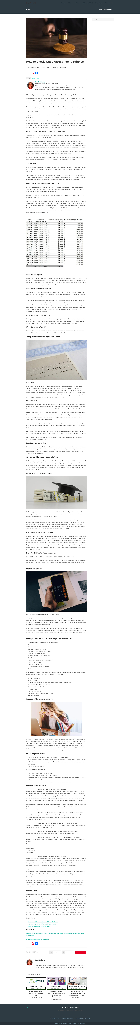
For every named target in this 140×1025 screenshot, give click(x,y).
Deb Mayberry (32, 67)
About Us (87, 1018)
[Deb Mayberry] (30, 85)
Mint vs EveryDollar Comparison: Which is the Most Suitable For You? (77, 993)
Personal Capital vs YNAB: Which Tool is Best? (42, 924)
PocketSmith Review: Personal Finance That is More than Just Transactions (56, 994)
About (28, 78)
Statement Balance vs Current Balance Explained (43, 922)
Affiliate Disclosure (67, 1018)
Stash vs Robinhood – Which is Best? (39, 926)
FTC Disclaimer (78, 1018)
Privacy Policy (55, 1018)
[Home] (99, 9)
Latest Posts (35, 78)
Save (81, 952)
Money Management (60, 67)
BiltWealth (31, 3)
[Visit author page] (29, 962)
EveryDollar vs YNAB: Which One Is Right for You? (36, 993)
